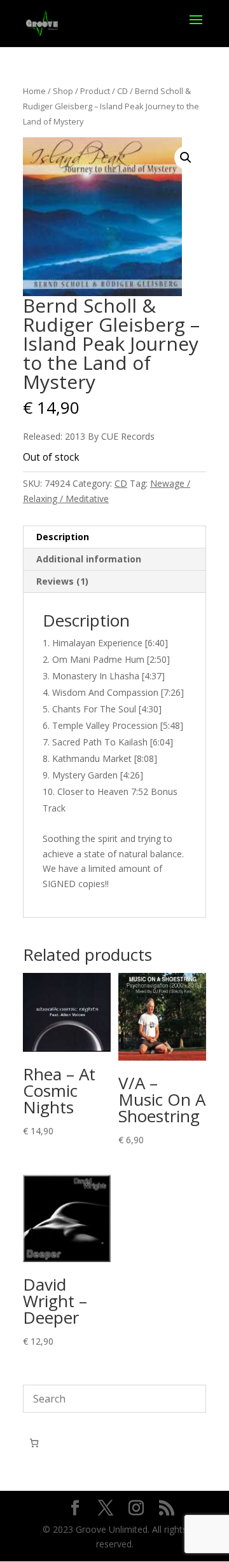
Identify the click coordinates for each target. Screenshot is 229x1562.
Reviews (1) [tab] (62, 581)
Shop (63, 91)
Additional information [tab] (88, 559)
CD (122, 91)
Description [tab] (62, 537)
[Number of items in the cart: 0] (34, 1443)
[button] (185, 157)
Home (34, 91)
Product (95, 91)
